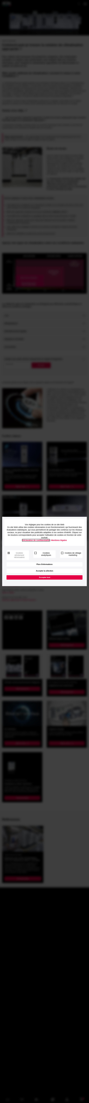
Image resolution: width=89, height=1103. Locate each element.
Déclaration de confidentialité (35, 540)
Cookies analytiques (46, 554)
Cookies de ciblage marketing (73, 554)
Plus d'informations (44, 564)
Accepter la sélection (44, 571)
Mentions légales (59, 540)
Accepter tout (44, 577)
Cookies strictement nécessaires (19, 555)
